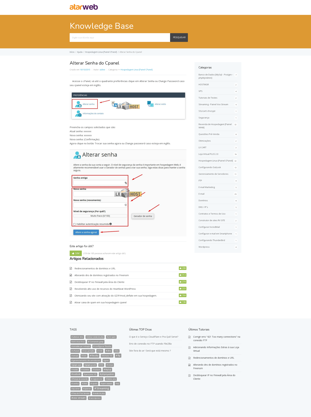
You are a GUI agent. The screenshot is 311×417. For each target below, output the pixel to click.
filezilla (95, 355)
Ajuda (79, 52)
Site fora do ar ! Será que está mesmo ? (150, 350)
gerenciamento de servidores (86, 360)
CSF (100, 351)
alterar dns (78, 337)
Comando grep (97, 341)
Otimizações (205, 140)
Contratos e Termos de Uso (212, 213)
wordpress (96, 398)
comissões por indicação (81, 346)
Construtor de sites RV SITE (212, 220)
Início (72, 52)
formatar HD (107, 356)
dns (109, 350)
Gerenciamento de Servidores (213, 173)
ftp (119, 355)
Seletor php (111, 379)
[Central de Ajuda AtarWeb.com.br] (84, 8)
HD (102, 365)
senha (76, 383)
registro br (97, 379)
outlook (77, 374)
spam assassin (107, 383)
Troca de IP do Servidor (81, 393)
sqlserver (87, 389)
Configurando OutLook (210, 167)
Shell (85, 383)
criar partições (89, 351)
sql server (76, 389)
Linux (110, 365)
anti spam (112, 337)
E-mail (201, 193)
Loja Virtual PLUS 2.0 (208, 154)
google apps (77, 365)
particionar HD (90, 374)
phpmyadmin (107, 374)
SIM (77, 253)
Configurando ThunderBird (212, 240)
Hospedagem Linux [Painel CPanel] (101, 52)
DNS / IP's (203, 207)
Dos (117, 351)
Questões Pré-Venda (209, 134)
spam (94, 383)
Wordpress (204, 246)
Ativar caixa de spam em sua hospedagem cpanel (101, 302)
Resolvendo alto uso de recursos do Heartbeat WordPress (105, 288)
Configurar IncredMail (209, 226)
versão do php (99, 393)
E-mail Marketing (207, 187)
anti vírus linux (79, 341)
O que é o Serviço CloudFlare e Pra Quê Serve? (153, 336)
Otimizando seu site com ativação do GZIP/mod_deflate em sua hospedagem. (116, 295)
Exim (84, 356)
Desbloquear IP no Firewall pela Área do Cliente (99, 282)
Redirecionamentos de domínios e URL (95, 268)
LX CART (202, 147)
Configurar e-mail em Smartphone (215, 233)
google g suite (91, 365)
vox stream (79, 397)
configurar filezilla (103, 346)
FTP (200, 180)
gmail (107, 360)
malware (97, 369)
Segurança (204, 117)
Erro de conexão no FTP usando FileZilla (150, 343)
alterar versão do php (96, 337)
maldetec (86, 369)
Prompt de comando (80, 379)
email (75, 355)
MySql (108, 369)
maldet (75, 369)
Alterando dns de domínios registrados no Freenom (102, 275)
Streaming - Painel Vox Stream (213, 104)
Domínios (203, 200)
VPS (200, 91)
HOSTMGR (204, 84)
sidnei (102, 69)
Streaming (103, 388)
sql (118, 383)
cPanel (76, 351)
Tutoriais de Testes (208, 97)
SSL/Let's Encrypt (207, 111)
